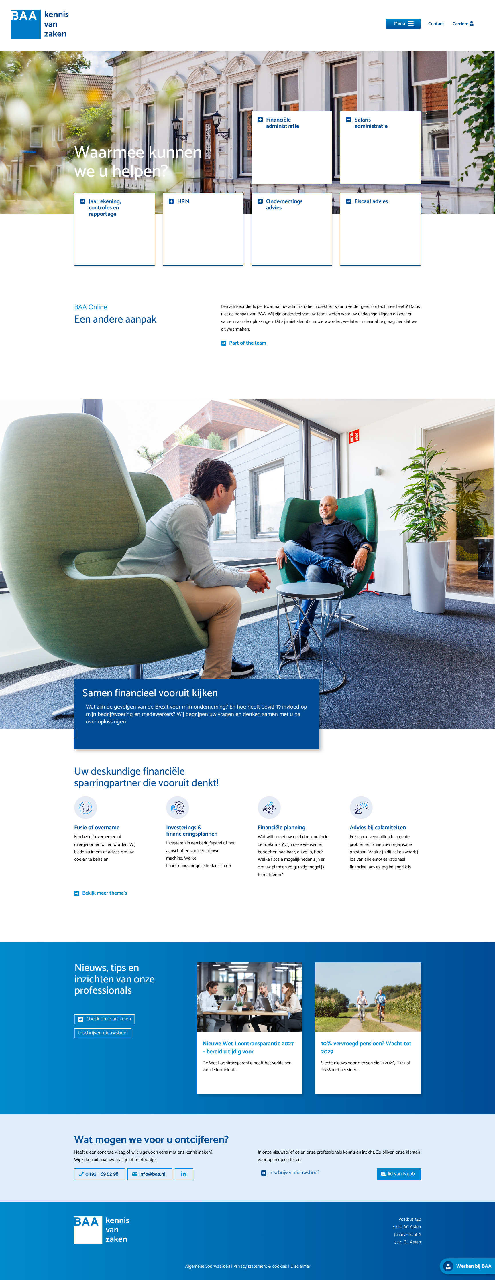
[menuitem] (436, 24)
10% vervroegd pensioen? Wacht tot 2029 (366, 1048)
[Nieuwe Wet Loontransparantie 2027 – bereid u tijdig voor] (249, 997)
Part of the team (247, 343)
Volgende (412, 971)
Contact (436, 24)
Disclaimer (300, 1266)
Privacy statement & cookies (260, 1266)
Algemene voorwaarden (207, 1266)
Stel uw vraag (110, 734)
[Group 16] (101, 1230)
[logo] (40, 24)
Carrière (461, 24)
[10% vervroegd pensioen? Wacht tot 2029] (368, 997)
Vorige (205, 971)
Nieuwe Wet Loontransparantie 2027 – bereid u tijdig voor (248, 1048)
